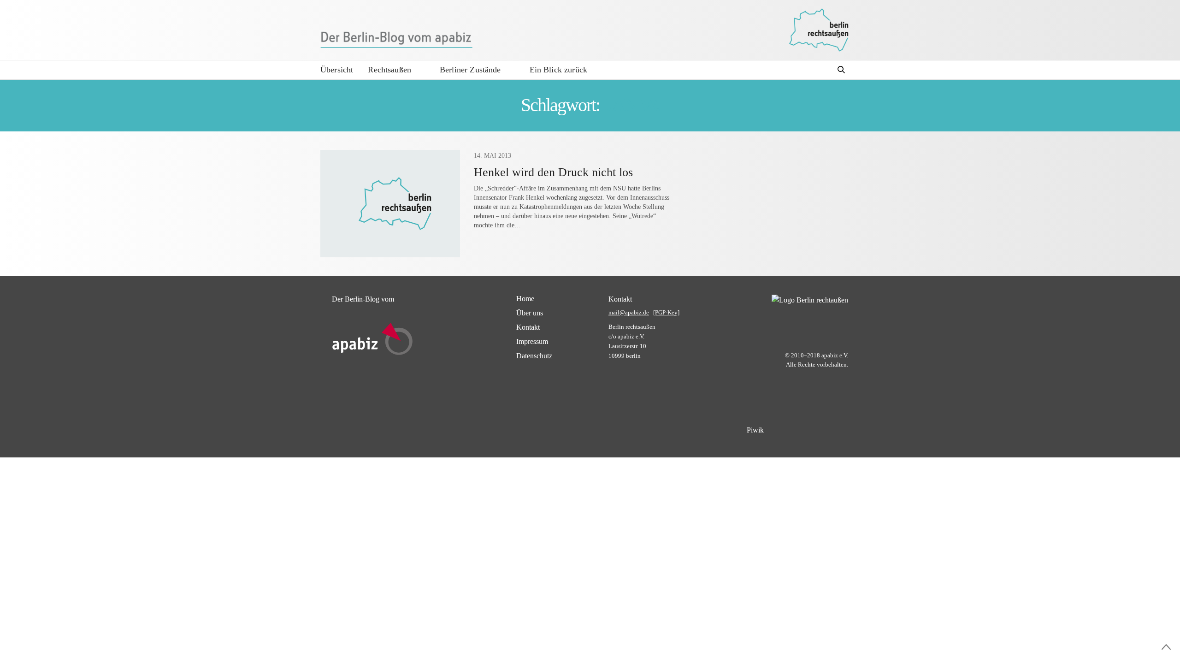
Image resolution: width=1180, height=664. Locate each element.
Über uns (529, 313)
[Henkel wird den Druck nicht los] (390, 203)
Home (525, 298)
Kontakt (528, 327)
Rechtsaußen (389, 69)
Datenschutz (534, 356)
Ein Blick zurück (558, 69)
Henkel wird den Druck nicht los (553, 172)
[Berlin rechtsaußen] (818, 30)
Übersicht (336, 69)
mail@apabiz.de (628, 312)
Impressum (532, 341)
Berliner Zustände (470, 69)
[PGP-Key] (666, 312)
